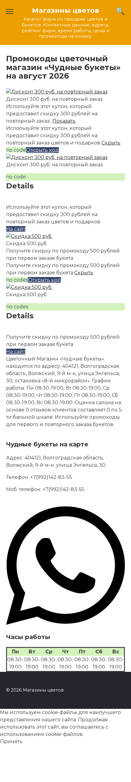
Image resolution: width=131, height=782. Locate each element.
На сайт (15, 229)
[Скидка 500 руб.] (29, 236)
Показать (64, 121)
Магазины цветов (65, 10)
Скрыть (110, 143)
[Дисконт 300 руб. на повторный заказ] (57, 92)
